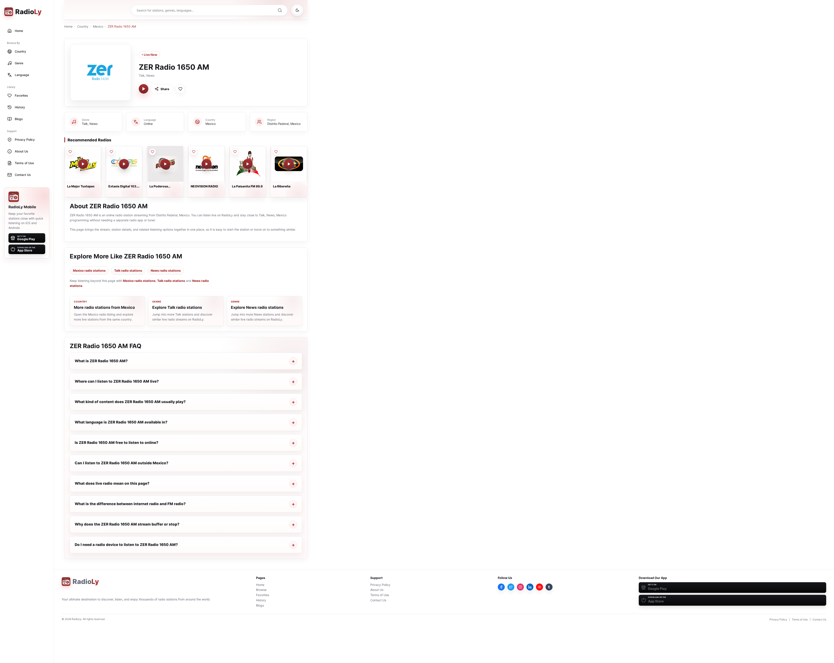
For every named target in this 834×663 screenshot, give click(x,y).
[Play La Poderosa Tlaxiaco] (165, 164)
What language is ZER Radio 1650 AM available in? (121, 422)
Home (68, 26)
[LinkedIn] (529, 587)
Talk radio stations (128, 270)
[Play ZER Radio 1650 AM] (143, 89)
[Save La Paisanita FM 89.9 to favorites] (235, 151)
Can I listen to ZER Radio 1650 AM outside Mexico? (121, 463)
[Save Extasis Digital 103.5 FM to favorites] (111, 151)
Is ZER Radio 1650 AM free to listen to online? (116, 442)
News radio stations (166, 270)
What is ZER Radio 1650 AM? (101, 361)
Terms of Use (379, 595)
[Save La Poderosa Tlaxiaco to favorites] (152, 151)
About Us (376, 590)
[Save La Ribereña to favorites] (276, 151)
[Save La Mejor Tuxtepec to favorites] (70, 151)
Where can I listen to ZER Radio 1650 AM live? (117, 381)
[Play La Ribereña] (289, 164)
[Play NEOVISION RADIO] (207, 164)
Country (82, 26)
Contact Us (378, 600)
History (261, 600)
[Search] (279, 10)
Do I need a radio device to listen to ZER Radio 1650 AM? (126, 544)
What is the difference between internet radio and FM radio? (130, 504)
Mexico (98, 26)
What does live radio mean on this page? (112, 483)
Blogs (260, 605)
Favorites (262, 595)
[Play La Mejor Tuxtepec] (83, 164)
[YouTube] (539, 587)
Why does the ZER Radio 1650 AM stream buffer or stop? (127, 524)
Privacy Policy (380, 585)
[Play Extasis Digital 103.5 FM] (124, 164)
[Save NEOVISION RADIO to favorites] (193, 151)
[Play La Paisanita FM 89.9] (248, 164)
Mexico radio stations (89, 270)
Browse (261, 590)
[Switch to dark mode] (297, 10)
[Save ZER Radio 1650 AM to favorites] (180, 89)
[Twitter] (510, 587)
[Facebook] (501, 587)
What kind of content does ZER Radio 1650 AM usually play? (130, 402)
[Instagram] (520, 587)
